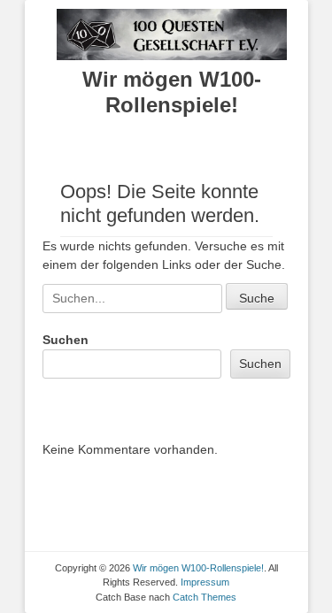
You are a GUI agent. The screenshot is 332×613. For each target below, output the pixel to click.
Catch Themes (204, 597)
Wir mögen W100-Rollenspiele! (171, 92)
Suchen (65, 340)
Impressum (205, 582)
